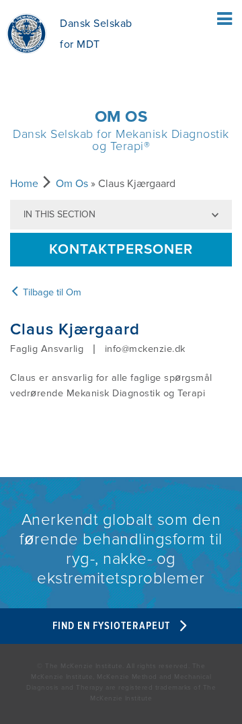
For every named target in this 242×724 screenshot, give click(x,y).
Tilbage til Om (50, 292)
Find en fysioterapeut (112, 626)
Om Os (72, 183)
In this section (59, 214)
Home (24, 183)
